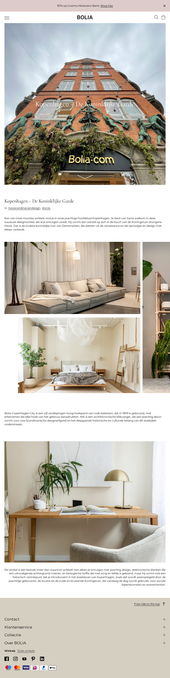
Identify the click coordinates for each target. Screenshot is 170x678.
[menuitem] (7, 18)
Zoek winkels (26, 650)
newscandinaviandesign (24, 208)
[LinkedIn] (42, 659)
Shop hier (106, 5)
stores (46, 208)
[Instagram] (15, 659)
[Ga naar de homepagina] (85, 17)
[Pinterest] (33, 659)
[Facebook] (6, 659)
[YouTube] (24, 659)
